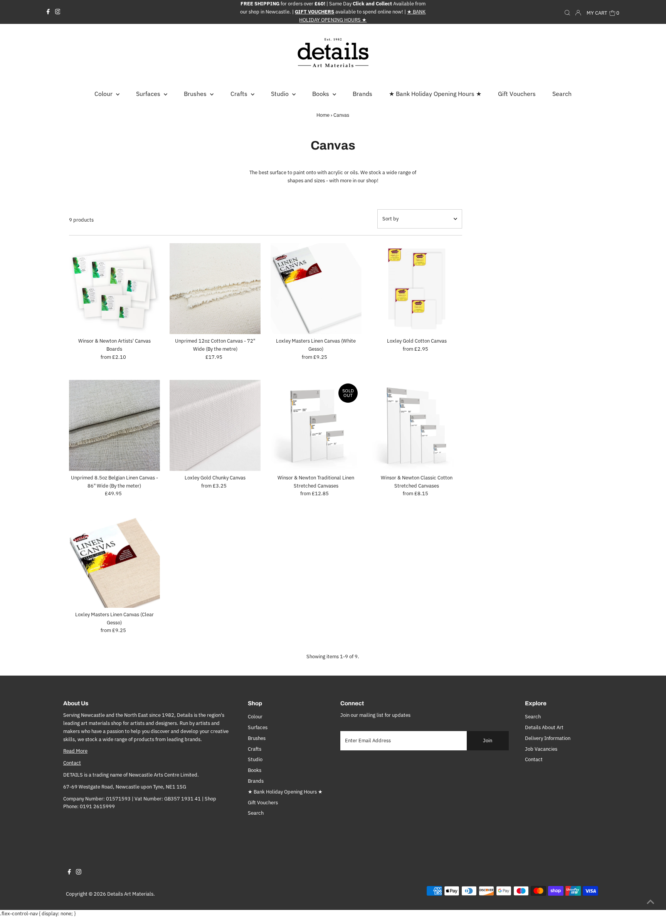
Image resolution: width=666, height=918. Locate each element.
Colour (255, 716)
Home (323, 115)
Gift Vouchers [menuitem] (517, 94)
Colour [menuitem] (104, 94)
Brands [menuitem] (362, 94)
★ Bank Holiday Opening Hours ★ (285, 792)
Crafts (254, 749)
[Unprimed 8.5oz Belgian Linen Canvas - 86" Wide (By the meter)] (114, 425)
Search (256, 813)
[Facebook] (48, 12)
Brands (256, 781)
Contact (72, 763)
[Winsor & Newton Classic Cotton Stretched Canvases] (416, 425)
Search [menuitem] (562, 94)
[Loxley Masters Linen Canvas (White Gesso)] (315, 288)
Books (254, 770)
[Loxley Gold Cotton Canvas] (416, 288)
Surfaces (257, 727)
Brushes (257, 738)
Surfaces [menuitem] (149, 94)
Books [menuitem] (321, 94)
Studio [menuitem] (280, 94)
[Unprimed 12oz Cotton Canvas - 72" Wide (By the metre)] (215, 288)
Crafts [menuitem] (239, 94)
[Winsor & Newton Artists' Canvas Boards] (114, 288)
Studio (255, 759)
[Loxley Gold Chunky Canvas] (215, 425)
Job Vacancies (541, 749)
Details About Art (544, 727)
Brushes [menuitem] (196, 94)
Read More (75, 751)
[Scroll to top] (650, 902)
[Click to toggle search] (567, 12)
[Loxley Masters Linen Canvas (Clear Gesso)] (114, 561)
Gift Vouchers (263, 802)
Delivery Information (547, 738)
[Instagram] (57, 12)
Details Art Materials (130, 894)
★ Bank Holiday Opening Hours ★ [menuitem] (435, 94)
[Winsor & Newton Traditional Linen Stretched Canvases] (315, 425)
